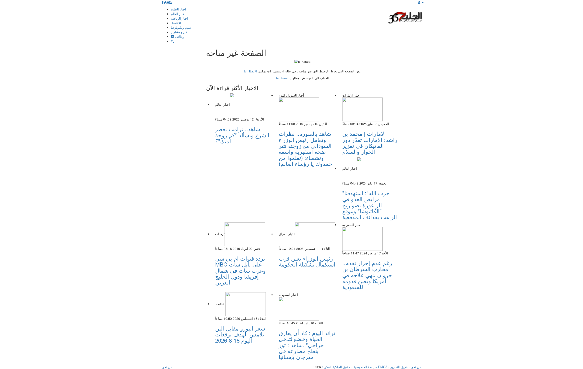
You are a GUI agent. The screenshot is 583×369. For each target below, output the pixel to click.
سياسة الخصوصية (365, 366)
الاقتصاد (176, 22)
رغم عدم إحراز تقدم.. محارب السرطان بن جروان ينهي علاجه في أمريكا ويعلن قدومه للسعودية (367, 275)
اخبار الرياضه (179, 18)
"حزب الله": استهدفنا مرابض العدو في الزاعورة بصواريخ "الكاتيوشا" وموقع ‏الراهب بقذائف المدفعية (369, 205)
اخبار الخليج (178, 9)
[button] (421, 2)
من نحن (416, 366)
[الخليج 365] (405, 17)
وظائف (179, 36)
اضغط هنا (282, 78)
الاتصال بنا (250, 71)
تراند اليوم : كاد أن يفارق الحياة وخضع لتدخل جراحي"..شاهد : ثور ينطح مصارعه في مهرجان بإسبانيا (307, 345)
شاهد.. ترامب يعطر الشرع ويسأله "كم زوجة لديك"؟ (242, 135)
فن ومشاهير (179, 32)
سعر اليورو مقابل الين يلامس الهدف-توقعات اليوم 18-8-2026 (240, 334)
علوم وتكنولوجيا (181, 27)
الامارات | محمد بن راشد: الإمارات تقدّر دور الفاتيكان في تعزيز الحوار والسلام (369, 142)
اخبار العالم (178, 13)
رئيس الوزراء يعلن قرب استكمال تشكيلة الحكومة (307, 261)
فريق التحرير (399, 366)
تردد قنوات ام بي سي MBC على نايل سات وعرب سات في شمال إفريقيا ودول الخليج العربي (240, 270)
